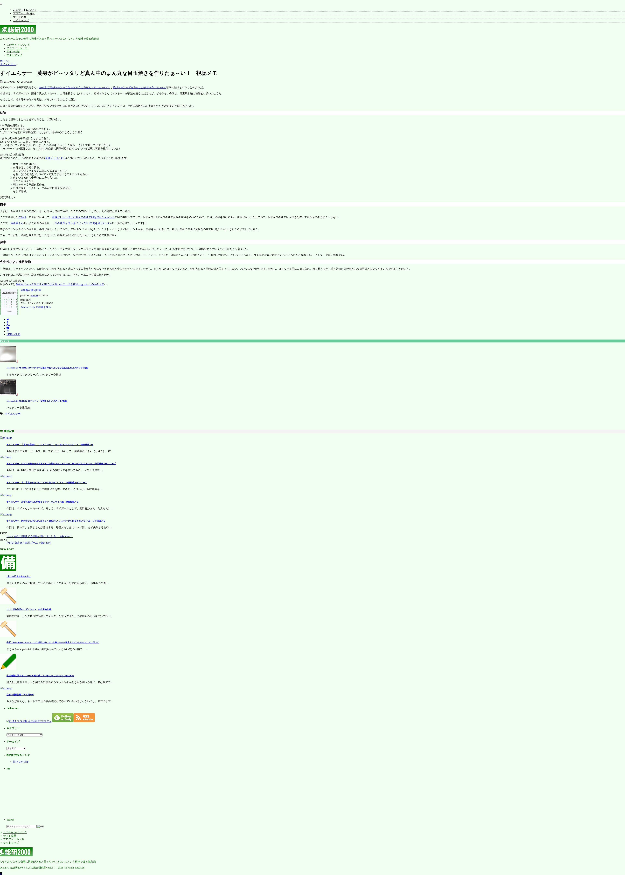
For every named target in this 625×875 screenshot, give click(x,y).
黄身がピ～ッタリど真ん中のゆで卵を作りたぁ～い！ (83, 217)
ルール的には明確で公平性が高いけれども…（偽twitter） (40, 536)
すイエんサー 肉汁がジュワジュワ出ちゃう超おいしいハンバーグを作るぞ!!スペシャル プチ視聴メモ (56, 521)
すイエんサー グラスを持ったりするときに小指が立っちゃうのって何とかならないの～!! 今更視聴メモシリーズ (61, 463)
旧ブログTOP (20, 761)
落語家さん (16, 223)
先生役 (22, 217)
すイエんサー (13, 413)
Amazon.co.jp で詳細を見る (35, 307)
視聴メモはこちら (55, 158)
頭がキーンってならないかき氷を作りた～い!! (139, 87)
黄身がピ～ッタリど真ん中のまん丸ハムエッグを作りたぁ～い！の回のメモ (60, 284)
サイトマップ (21, 20)
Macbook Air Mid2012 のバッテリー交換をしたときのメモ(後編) (37, 401)
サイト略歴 (19, 16)
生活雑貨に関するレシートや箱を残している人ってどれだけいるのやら (40, 675)
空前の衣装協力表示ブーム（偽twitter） (29, 542)
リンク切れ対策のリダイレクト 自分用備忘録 (29, 609)
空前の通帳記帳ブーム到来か (20, 694)
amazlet (34, 295)
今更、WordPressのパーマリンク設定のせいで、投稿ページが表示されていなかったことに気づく (53, 642)
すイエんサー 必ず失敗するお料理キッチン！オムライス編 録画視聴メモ (42, 502)
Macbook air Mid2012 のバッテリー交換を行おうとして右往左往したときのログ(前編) (47, 368)
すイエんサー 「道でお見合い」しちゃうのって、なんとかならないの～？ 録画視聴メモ (50, 444)
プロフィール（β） (24, 13)
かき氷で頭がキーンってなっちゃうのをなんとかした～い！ (74, 87)
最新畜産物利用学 (30, 290)
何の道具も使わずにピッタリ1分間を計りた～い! (83, 223)
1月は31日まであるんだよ (19, 576)
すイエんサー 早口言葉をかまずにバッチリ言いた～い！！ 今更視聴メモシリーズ (47, 482)
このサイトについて (24, 9)
